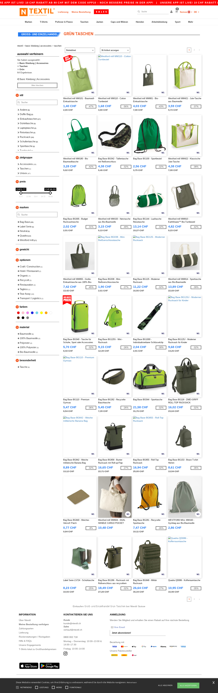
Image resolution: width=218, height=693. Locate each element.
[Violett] (27, 312)
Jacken (99, 22)
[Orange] (46, 312)
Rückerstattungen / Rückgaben (34, 636)
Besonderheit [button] (28, 360)
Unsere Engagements (30, 645)
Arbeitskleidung (159, 22)
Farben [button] (23, 306)
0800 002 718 (71, 637)
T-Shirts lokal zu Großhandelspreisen (37, 649)
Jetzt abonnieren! (121, 632)
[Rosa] (23, 312)
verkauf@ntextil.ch (73, 629)
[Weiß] (50, 312)
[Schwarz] (23, 317)
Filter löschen (37, 85)
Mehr (190, 22)
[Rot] (18, 312)
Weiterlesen (132, 682)
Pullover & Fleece (64, 22)
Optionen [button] (25, 260)
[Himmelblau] (36, 312)
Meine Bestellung (81, 12)
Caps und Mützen (119, 22)
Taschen (84, 22)
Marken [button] (24, 207)
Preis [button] (23, 181)
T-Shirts (44, 22)
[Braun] (18, 317)
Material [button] (24, 327)
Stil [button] (21, 95)
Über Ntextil (25, 620)
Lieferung (63, 12)
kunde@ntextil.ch (72, 623)
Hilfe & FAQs (25, 641)
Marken (28, 22)
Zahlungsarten (26, 628)
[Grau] (27, 317)
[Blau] (32, 312)
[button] (171, 12)
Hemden (140, 22)
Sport (177, 22)
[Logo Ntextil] (37, 12)
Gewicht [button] (24, 249)
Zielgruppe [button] (26, 157)
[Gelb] (41, 312)
